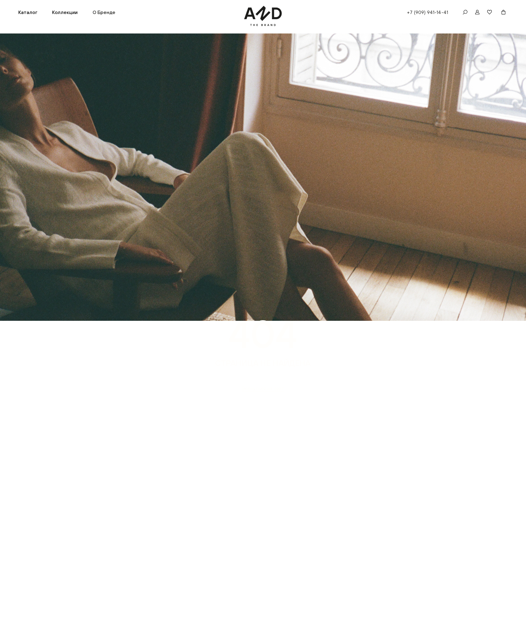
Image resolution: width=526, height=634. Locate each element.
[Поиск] (465, 12)
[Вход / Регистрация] (477, 12)
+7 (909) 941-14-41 (427, 12)
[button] (27, 12)
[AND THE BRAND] (263, 16)
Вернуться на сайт (263, 388)
